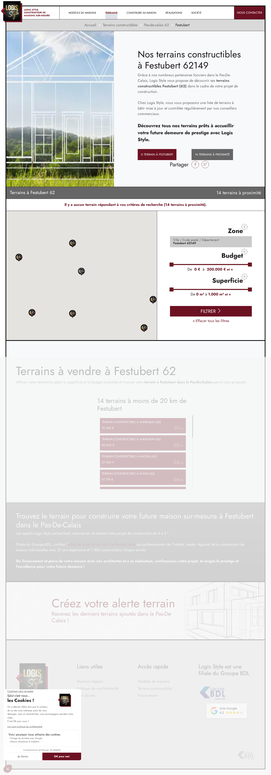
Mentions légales (90, 681)
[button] (144, 328)
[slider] (171, 264)
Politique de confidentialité (98, 688)
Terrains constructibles (120, 25)
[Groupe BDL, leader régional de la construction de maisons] (245, 755)
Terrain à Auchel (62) (129, 456)
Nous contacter (249, 13)
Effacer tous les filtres (211, 321)
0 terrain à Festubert (157, 154)
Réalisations (174, 13)
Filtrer (209, 311)
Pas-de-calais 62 (156, 25)
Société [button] (196, 13)
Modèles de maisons (154, 681)
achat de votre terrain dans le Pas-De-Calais (101, 544)
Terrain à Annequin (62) (131, 422)
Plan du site (86, 695)
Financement (148, 695)
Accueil (90, 25)
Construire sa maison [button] (141, 13)
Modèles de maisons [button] (82, 13)
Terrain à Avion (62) (128, 473)
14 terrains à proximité (212, 154)
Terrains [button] (111, 13)
